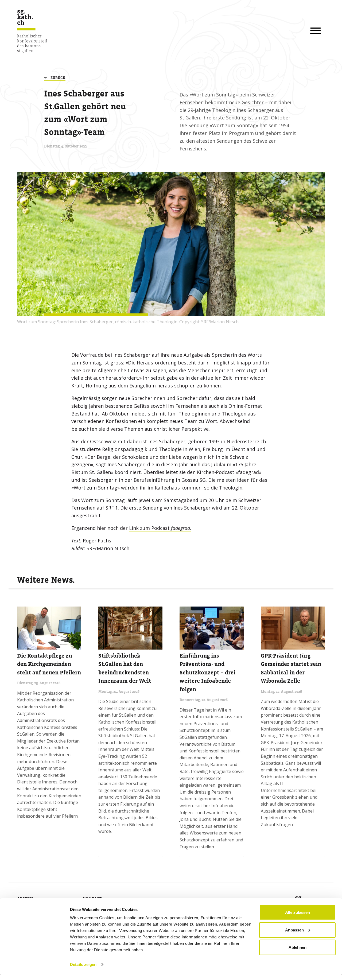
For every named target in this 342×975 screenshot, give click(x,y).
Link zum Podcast (160, 528)
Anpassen (294, 929)
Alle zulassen (297, 912)
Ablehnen (297, 947)
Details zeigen (83, 964)
